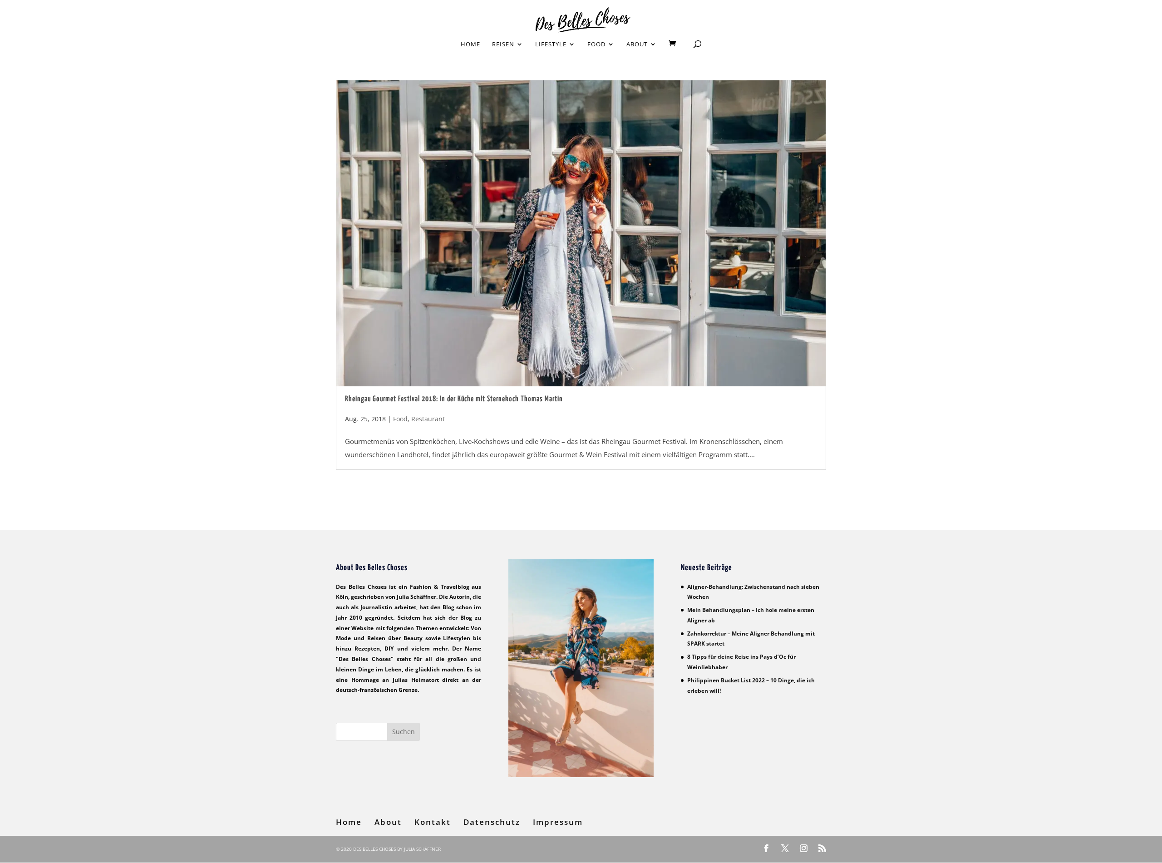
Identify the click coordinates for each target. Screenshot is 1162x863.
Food (596, 44)
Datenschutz (491, 822)
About (637, 44)
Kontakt (432, 822)
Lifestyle (550, 44)
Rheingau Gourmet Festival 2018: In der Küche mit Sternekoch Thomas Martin (454, 399)
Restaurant (428, 418)
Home (470, 44)
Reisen (503, 44)
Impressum (558, 822)
